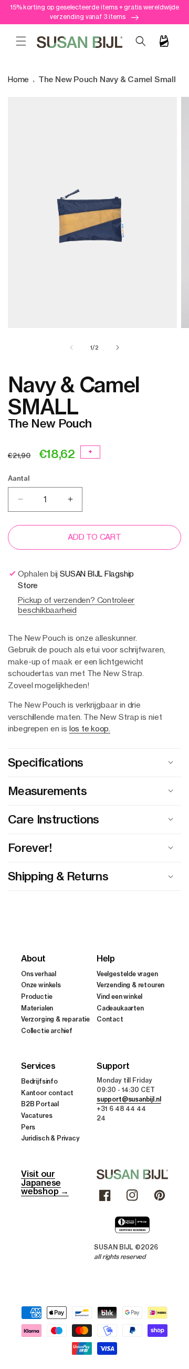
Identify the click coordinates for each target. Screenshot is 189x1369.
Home (18, 79)
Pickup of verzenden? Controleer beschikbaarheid (76, 605)
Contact (110, 1019)
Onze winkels (41, 985)
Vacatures (36, 1115)
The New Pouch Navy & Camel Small (107, 79)
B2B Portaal (40, 1104)
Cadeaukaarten (120, 1008)
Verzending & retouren (130, 985)
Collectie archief (46, 1031)
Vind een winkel (119, 996)
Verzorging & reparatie (55, 1019)
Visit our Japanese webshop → (45, 1182)
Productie (36, 996)
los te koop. (89, 728)
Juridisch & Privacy (50, 1138)
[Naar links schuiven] (71, 347)
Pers (28, 1127)
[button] (21, 41)
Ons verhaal (38, 974)
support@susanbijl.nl (129, 1099)
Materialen (37, 1008)
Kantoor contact (47, 1093)
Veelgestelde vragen (127, 974)
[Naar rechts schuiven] (117, 347)
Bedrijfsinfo (39, 1081)
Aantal (18, 478)
